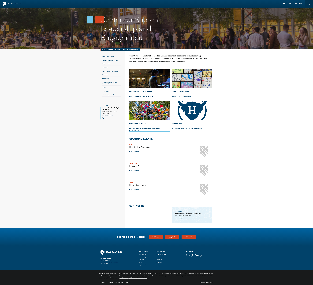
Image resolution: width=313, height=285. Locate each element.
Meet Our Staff (106, 91)
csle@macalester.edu (181, 218)
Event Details (134, 151)
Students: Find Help (143, 251)
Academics (299, 3)
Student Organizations (108, 56)
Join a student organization (182, 96)
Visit (290, 3)
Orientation (105, 74)
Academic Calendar (161, 254)
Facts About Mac (143, 254)
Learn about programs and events (141, 96)
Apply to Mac (172, 237)
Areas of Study (142, 257)
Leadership (105, 67)
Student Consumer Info (116, 282)
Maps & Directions (160, 251)
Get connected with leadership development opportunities (145, 129)
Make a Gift (189, 237)
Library (140, 262)
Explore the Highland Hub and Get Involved (187, 128)
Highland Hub (105, 78)
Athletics (158, 257)
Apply (284, 3)
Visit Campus (156, 237)
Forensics (104, 87)
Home (103, 49)
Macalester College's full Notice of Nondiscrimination (133, 278)
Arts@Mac (159, 259)
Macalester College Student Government (109, 82)
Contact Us (159, 262)
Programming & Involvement (110, 60)
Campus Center (106, 63)
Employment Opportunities (145, 265)
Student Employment (108, 94)
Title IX (128, 282)
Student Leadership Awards (110, 71)
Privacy (103, 282)
